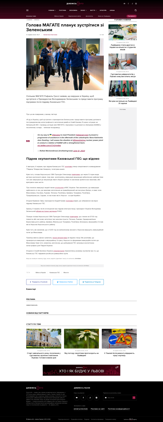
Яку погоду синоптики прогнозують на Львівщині (81, 354)
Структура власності (63, 419)
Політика (62, 10)
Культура (103, 10)
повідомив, (74, 217)
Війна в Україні (59, 16)
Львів (112, 56)
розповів (68, 166)
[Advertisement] (122, 139)
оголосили (59, 188)
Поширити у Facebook (39, 282)
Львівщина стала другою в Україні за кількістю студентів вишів (123, 47)
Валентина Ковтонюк (50, 34)
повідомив (76, 174)
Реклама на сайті (98, 409)
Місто (106, 331)
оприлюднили (58, 251)
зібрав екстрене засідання (46, 211)
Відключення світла (75, 16)
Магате (66, 272)
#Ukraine (56, 135)
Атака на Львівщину (104, 16)
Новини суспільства (117, 27)
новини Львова (39, 419)
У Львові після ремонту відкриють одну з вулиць (119, 354)
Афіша (112, 10)
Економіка (73, 10)
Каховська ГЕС (55, 272)
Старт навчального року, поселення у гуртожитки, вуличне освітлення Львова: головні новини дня (43, 355)
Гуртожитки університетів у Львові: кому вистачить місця (123, 75)
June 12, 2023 (79, 151)
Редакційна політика (77, 419)
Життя (92, 10)
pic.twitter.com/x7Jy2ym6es (49, 145)
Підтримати (131, 16)
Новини (51, 10)
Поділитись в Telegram (93, 282)
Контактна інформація (97, 419)
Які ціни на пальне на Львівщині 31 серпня (123, 102)
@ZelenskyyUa (82, 135)
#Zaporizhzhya (79, 140)
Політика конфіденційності (119, 409)
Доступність (89, 16)
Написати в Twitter (66, 282)
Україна (36, 20)
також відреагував (59, 238)
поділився (70, 201)
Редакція (86, 419)
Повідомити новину (110, 419)
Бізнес (83, 10)
